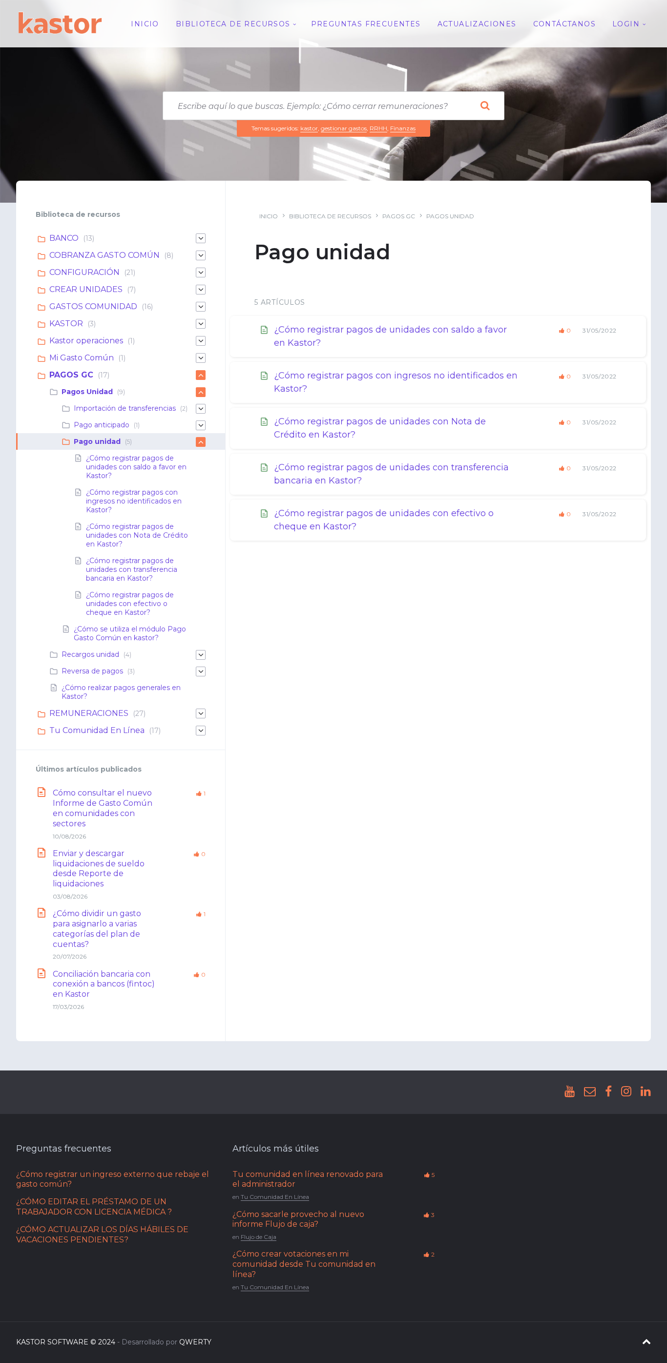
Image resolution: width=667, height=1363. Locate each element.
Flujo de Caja (258, 1236)
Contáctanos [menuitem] (564, 24)
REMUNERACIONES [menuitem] (88, 713)
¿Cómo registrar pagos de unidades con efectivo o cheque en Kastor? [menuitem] (130, 603)
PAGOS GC (398, 216)
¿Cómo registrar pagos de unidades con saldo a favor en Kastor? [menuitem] (136, 467)
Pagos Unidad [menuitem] (87, 391)
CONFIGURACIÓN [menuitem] (84, 272)
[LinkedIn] (646, 1092)
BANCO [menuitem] (64, 238)
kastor (309, 128)
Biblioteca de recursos (330, 216)
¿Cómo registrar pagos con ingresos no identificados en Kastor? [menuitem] (134, 501)
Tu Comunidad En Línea (275, 1196)
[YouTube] (569, 1092)
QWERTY (195, 1342)
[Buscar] (485, 106)
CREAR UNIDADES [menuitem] (86, 289)
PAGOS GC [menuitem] (71, 374)
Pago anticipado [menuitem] (101, 424)
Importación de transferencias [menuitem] (125, 408)
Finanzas (403, 128)
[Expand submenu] (201, 238)
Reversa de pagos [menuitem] (92, 671)
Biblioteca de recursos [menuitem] (233, 24)
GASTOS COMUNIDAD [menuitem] (93, 306)
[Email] (590, 1092)
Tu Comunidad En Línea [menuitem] (97, 730)
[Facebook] (608, 1092)
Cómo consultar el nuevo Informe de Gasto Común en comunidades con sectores (102, 808)
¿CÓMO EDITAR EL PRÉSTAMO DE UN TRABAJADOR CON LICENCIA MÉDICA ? (94, 1206)
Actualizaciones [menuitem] (477, 24)
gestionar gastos (344, 128)
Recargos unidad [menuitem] (90, 654)
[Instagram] (626, 1092)
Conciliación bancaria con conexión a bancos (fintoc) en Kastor (104, 984)
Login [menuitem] (626, 24)
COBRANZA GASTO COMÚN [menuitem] (104, 255)
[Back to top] (646, 1342)
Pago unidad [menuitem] (97, 441)
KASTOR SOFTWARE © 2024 (65, 1342)
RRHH (378, 128)
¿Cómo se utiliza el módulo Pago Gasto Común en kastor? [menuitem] (130, 633)
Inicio (268, 216)
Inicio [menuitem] (145, 24)
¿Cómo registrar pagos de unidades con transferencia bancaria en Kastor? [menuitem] (131, 569)
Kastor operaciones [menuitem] (86, 340)
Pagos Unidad (450, 216)
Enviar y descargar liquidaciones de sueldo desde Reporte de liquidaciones (99, 868)
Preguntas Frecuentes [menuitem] (366, 24)
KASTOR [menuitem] (66, 323)
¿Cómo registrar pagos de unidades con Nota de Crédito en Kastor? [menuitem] (137, 535)
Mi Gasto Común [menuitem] (81, 357)
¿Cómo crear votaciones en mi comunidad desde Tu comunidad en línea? (303, 1264)
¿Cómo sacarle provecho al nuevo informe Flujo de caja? (298, 1219)
